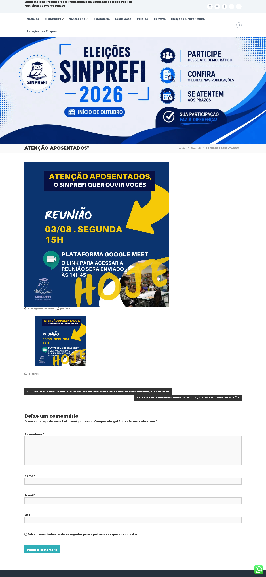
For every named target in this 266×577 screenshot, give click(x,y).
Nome (29, 476)
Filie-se (142, 19)
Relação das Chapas (42, 31)
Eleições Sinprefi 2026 (188, 19)
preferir (65, 308)
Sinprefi (196, 148)
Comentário (34, 434)
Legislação (123, 19)
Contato (160, 19)
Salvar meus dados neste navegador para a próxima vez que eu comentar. (83, 534)
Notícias (33, 19)
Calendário (101, 19)
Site (27, 514)
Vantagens (77, 19)
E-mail (29, 495)
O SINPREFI (52, 19)
